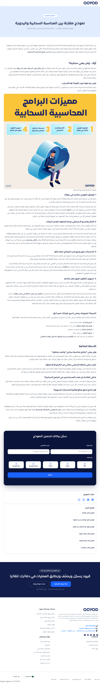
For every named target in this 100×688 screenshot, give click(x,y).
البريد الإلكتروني (45, 445)
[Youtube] (91, 635)
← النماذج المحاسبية (50, 15)
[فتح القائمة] (4, 3)
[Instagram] (85, 635)
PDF (84, 466)
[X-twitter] (94, 635)
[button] (92, 500)
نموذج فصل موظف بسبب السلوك (83, 520)
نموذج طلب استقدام (87, 547)
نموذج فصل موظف (88, 513)
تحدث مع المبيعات (39, 584)
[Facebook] (97, 635)
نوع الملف (89, 457)
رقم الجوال (89, 445)
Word (50, 466)
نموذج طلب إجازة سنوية (86, 534)
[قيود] (91, 3)
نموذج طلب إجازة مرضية (86, 540)
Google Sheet (33, 466)
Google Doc (16, 466)
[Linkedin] (88, 635)
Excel (67, 466)
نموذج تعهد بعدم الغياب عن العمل (83, 527)
